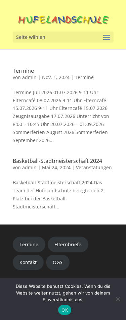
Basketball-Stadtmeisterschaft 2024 (57, 161)
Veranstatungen (94, 167)
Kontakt (28, 262)
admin (29, 77)
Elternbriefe (67, 244)
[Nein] (117, 299)
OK (64, 310)
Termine (23, 70)
